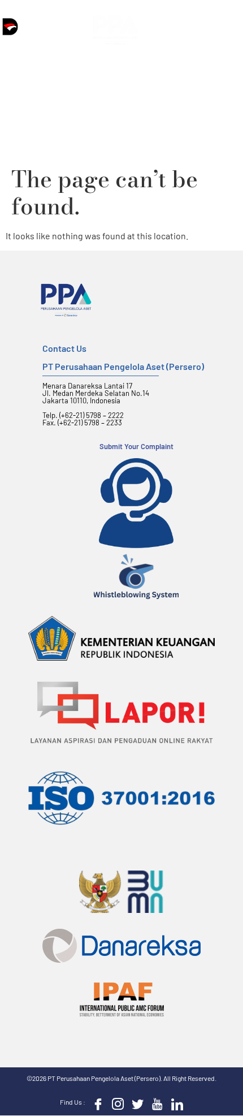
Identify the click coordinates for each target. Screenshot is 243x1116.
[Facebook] (95, 1103)
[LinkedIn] (174, 1103)
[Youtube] (154, 1103)
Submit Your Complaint (136, 446)
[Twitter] (135, 1103)
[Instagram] (115, 1103)
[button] (164, 30)
